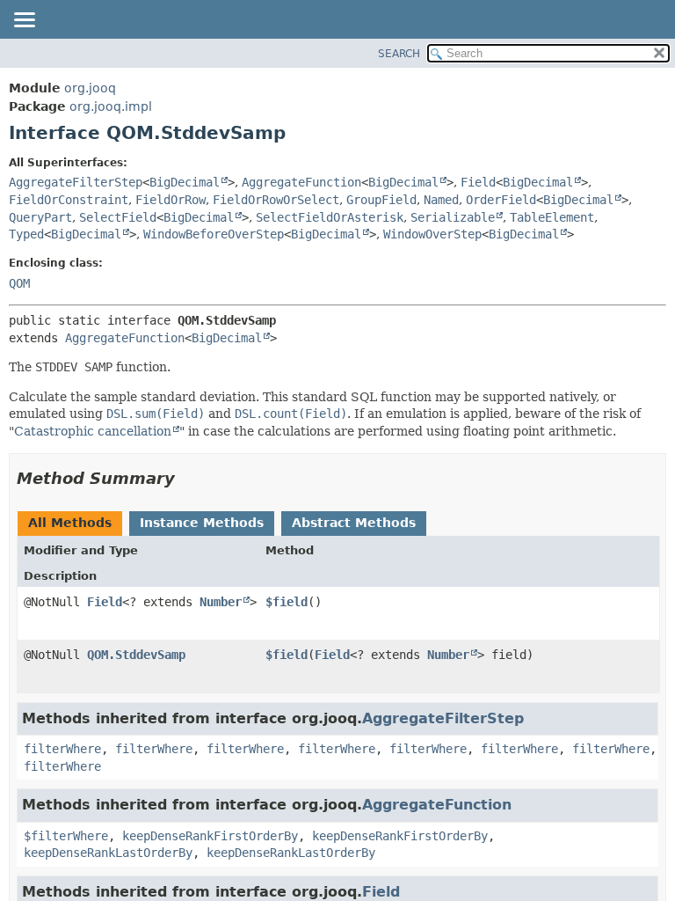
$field (286, 602)
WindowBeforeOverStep (213, 234)
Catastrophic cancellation (92, 431)
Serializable (452, 217)
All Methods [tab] (70, 523)
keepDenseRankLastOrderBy (108, 853)
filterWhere (62, 749)
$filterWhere (66, 836)
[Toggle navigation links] (24, 21)
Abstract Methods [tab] (354, 523)
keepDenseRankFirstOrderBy (210, 836)
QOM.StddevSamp (136, 655)
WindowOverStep (432, 234)
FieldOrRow (170, 200)
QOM (19, 283)
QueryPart (40, 217)
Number (221, 602)
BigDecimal (184, 182)
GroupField (381, 200)
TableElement (552, 217)
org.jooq (90, 88)
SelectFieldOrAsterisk (329, 217)
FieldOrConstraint (68, 200)
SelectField (117, 217)
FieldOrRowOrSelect (276, 200)
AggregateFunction (301, 182)
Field (478, 182)
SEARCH (399, 54)
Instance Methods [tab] (202, 523)
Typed (26, 234)
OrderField (501, 200)
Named (441, 200)
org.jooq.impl (110, 106)
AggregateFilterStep (75, 182)
